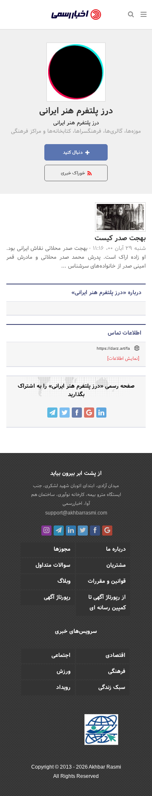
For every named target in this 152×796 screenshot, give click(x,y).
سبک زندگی (111, 687)
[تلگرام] (59, 530)
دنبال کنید (73, 152)
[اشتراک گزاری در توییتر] (65, 412)
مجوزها (62, 549)
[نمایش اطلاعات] (123, 358)
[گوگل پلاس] (107, 530)
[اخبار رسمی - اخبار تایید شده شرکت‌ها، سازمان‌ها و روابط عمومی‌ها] (76, 15)
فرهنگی (116, 671)
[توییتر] (83, 530)
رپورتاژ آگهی (57, 597)
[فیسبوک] (95, 530)
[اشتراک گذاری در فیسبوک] (77, 412)
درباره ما (116, 549)
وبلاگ (64, 581)
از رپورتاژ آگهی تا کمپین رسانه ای (107, 603)
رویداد (63, 687)
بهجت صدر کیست (120, 238)
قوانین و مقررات (107, 581)
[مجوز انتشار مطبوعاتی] (101, 730)
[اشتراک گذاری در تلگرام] (52, 412)
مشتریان (116, 565)
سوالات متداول (53, 565)
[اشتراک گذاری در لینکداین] (101, 412)
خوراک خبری (73, 173)
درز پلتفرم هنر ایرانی (76, 111)
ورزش (64, 671)
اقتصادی (115, 655)
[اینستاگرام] (46, 530)
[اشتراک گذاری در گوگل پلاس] (89, 412)
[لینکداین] (71, 530)
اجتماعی (61, 655)
